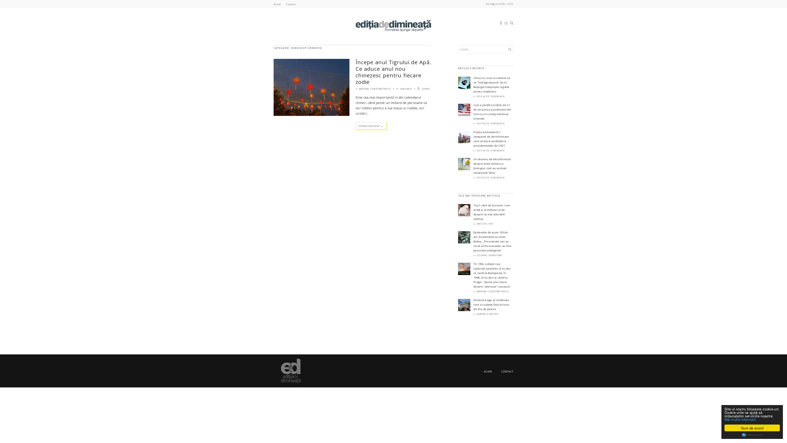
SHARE (425, 88)
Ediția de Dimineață (491, 96)
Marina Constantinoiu (375, 88)
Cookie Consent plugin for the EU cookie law (752, 435)
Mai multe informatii (740, 419)
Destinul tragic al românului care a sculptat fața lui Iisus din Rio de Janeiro (491, 304)
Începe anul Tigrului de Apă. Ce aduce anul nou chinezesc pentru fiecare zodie (393, 72)
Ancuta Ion (485, 223)
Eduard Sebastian (489, 255)
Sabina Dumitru (488, 314)
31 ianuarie (404, 88)
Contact (291, 4)
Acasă (277, 4)
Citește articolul (371, 125)
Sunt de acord (752, 427)
